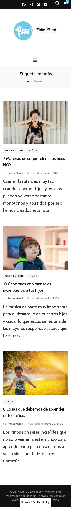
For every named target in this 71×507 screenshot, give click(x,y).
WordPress (18, 500)
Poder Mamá (15, 173)
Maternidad (14, 150)
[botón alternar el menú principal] (35, 60)
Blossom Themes (36, 496)
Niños (33, 150)
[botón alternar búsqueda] (57, 3)
